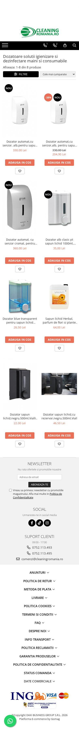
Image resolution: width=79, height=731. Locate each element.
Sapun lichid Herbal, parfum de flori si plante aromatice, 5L (59, 320)
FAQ (38, 623)
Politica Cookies (38, 606)
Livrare (38, 598)
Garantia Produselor (38, 656)
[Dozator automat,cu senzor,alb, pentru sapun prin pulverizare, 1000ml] (59, 110)
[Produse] (5, 46)
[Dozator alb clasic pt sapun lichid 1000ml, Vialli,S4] (59, 208)
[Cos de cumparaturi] (65, 45)
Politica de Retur (38, 581)
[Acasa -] (39, 32)
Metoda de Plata (38, 589)
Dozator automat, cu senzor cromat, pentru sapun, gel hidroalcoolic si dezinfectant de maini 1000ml (19, 241)
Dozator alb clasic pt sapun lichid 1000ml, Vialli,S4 (59, 241)
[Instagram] (47, 522)
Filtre (22, 74)
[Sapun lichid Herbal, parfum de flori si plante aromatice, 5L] (59, 296)
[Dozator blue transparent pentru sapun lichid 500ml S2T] (19, 296)
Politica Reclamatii (37, 648)
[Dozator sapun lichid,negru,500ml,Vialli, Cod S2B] (19, 383)
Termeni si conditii (38, 614)
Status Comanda (38, 673)
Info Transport (38, 639)
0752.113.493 (41, 547)
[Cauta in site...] (74, 45)
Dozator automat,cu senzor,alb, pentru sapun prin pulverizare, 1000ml (59, 143)
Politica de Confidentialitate (38, 664)
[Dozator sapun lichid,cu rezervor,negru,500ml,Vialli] (59, 384)
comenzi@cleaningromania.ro (42, 559)
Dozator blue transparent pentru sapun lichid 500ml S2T (20, 320)
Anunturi (38, 572)
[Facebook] (31, 522)
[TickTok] (39, 522)
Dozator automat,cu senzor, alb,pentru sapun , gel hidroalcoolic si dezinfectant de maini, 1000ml (20, 143)
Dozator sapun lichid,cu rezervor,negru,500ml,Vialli (59, 416)
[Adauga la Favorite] (20, 171)
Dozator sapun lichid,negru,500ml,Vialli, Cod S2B (20, 416)
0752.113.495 (41, 553)
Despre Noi (38, 631)
